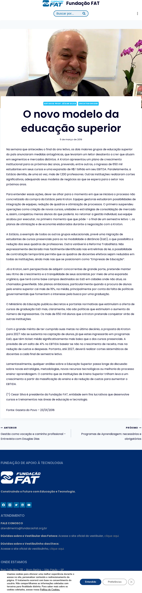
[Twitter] (16, 505)
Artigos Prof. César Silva (60, 103)
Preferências (115, 581)
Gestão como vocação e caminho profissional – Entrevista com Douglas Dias (33, 433)
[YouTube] (29, 505)
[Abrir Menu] (137, 13)
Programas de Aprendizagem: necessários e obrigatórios (111, 433)
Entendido (90, 581)
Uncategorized (88, 103)
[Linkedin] (22, 505)
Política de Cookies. (50, 589)
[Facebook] (3, 505)
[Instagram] (10, 505)
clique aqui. (111, 536)
